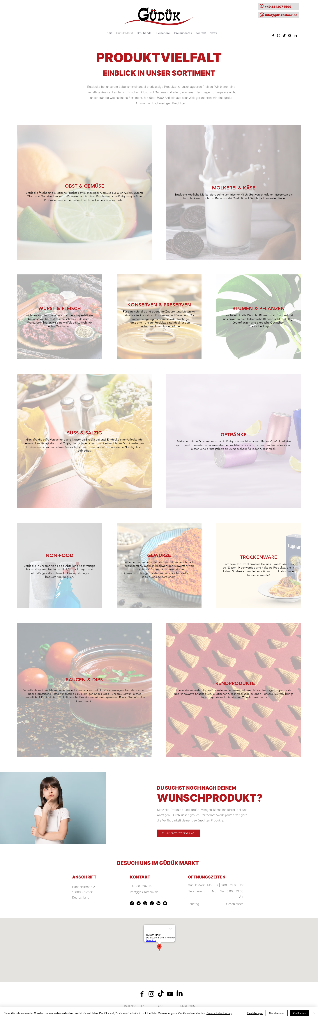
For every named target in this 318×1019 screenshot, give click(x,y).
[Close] (313, 1013)
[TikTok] (284, 35)
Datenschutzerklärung (219, 1013)
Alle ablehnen (277, 1013)
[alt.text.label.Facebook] (273, 35)
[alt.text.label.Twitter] (295, 35)
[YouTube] (165, 903)
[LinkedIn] (158, 903)
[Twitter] (139, 903)
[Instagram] (145, 903)
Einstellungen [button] (255, 1013)
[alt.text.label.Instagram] (278, 35)
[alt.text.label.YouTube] (290, 35)
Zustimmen (299, 1013)
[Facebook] (132, 903)
